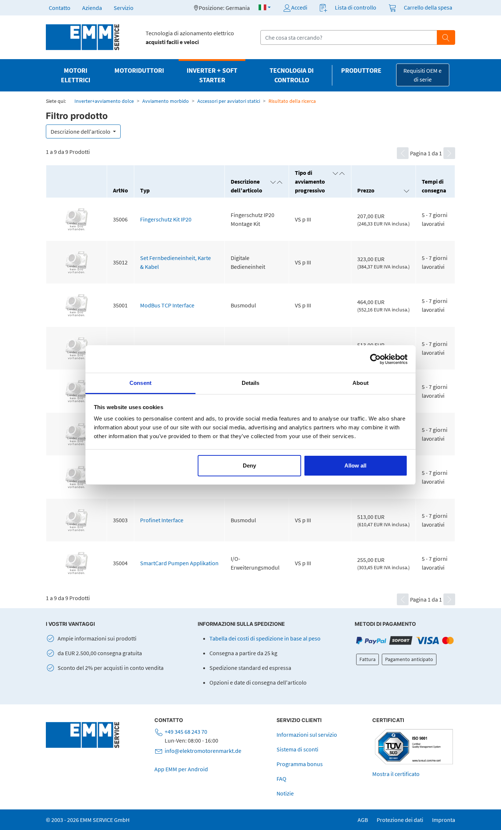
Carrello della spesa (428, 7)
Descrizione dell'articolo (81, 131)
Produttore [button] (361, 70)
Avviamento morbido (165, 101)
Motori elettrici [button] (75, 75)
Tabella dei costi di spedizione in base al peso (265, 638)
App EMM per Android (181, 769)
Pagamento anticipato (409, 659)
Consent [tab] (140, 383)
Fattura (367, 659)
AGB (363, 819)
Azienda (92, 7)
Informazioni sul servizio (307, 734)
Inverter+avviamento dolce (104, 101)
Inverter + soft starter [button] (212, 75)
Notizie (285, 793)
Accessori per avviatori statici (228, 101)
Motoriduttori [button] (139, 70)
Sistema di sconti (297, 749)
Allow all (355, 465)
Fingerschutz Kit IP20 (165, 219)
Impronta (443, 819)
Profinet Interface (161, 520)
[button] (265, 7)
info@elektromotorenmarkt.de (203, 750)
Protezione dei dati (400, 819)
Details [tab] (251, 383)
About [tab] (360, 383)
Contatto (59, 7)
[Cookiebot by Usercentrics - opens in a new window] (375, 359)
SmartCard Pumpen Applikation (179, 563)
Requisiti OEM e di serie (422, 75)
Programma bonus (300, 764)
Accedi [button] (299, 7)
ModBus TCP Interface (167, 305)
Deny (249, 465)
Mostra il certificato (396, 773)
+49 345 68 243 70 (186, 731)
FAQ (281, 778)
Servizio (124, 7)
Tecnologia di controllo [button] (292, 75)
